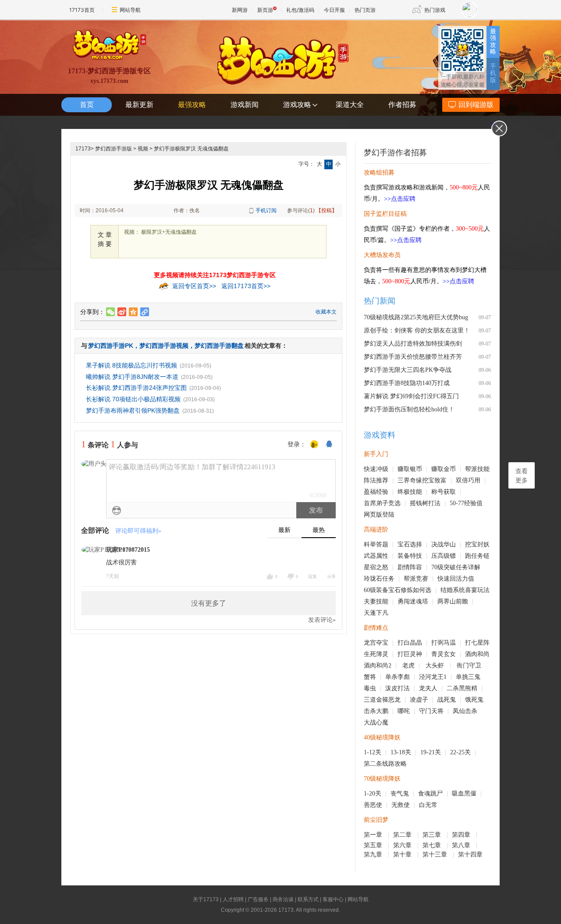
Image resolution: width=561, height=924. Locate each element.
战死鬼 (446, 699)
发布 (316, 510)
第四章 (462, 834)
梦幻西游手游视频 (163, 345)
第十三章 (436, 854)
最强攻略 (493, 41)
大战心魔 (376, 722)
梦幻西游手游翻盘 (219, 345)
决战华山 (443, 544)
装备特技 (410, 556)
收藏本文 (326, 312)
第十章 (403, 854)
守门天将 (431, 711)
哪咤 (404, 711)
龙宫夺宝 (376, 642)
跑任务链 (477, 556)
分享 (331, 576)
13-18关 (401, 752)
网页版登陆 (379, 514)
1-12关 (372, 752)
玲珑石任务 (379, 578)
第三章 (433, 834)
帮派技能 (477, 469)
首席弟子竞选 (382, 503)
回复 (312, 576)
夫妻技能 (376, 601)
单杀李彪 (397, 677)
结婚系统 (452, 590)
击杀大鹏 (376, 711)
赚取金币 (443, 469)
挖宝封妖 (477, 544)
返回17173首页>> (245, 285)
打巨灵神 (410, 654)
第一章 (374, 834)
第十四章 (471, 854)
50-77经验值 (466, 503)
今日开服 (334, 10)
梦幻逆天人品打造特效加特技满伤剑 (413, 343)
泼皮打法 (397, 688)
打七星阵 (477, 642)
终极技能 (410, 492)
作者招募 (402, 104)
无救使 (400, 805)
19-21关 (430, 752)
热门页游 (365, 10)
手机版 (493, 73)
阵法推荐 (376, 480)
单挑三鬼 (468, 677)
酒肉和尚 (477, 654)
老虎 (408, 665)
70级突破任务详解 (455, 567)
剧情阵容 (410, 567)
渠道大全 (350, 104)
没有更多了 (208, 603)
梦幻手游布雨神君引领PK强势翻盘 (133, 410)
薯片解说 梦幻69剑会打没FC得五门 (411, 396)
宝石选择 (410, 544)
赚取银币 (410, 469)
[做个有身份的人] (314, 444)
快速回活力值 (455, 578)
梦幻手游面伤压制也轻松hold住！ (409, 409)
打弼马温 (443, 642)
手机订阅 (266, 210)
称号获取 (443, 492)
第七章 (433, 845)
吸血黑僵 (464, 793)
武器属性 (376, 556)
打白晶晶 (410, 642)
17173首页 (82, 10)
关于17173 (206, 899)
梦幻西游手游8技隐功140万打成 (407, 383)
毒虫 (370, 688)
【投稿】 (326, 210)
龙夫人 (428, 688)
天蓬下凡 (376, 613)
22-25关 (460, 752)
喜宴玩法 (477, 590)
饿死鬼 (474, 699)
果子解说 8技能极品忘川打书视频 (131, 365)
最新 (284, 530)
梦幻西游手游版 (113, 149)
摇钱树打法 (425, 503)
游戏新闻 (245, 104)
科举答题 (376, 544)
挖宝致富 (434, 480)
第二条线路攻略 (385, 763)
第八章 (462, 845)
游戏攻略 (297, 104)
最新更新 (139, 104)
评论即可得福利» (138, 531)
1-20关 (372, 793)
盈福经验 (376, 492)
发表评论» (322, 620)
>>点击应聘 (399, 199)
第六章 (403, 845)
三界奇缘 (410, 480)
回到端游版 (476, 104)
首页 (87, 104)
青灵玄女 (443, 654)
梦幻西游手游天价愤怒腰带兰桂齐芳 (413, 356)
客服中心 (333, 899)
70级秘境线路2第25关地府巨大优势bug (416, 317)
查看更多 (521, 476)
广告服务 (258, 899)
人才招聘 (233, 899)
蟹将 (370, 677)
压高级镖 (443, 556)
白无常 (428, 805)
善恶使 (373, 805)
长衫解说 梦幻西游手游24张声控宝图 (136, 387)
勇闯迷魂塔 (413, 601)
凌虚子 (419, 699)
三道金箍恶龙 (382, 699)
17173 (83, 149)
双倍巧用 (468, 480)
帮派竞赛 (416, 578)
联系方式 (308, 899)
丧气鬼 (400, 793)
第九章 (374, 854)
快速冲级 (376, 469)
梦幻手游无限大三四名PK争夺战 (407, 370)
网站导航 (130, 10)
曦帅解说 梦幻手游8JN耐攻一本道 (132, 376)
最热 (318, 530)
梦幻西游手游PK (110, 345)
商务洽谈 (283, 899)
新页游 (265, 10)
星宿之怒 (376, 567)
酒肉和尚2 (377, 665)
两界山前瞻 (452, 601)
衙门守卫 (470, 665)
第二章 (403, 834)
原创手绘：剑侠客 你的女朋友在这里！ (417, 330)
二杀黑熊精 (462, 688)
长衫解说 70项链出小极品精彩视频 (133, 399)
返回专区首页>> (194, 285)
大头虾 (436, 665)
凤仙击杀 (465, 711)
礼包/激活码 (300, 10)
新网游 (240, 10)
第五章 (374, 845)
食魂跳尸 (430, 793)
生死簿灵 (376, 654)
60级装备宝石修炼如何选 (397, 590)
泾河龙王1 (433, 677)
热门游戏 (434, 10)
